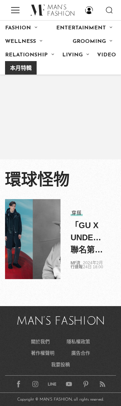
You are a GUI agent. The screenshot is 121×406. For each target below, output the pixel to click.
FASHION (18, 28)
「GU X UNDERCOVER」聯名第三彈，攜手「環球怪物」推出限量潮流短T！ (88, 238)
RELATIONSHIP (26, 55)
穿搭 (77, 212)
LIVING (72, 55)
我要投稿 (60, 364)
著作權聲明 (42, 353)
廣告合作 (80, 353)
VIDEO (106, 55)
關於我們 (40, 341)
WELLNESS (20, 41)
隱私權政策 (78, 341)
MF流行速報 (77, 265)
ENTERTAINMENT (81, 28)
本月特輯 (21, 68)
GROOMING (89, 41)
